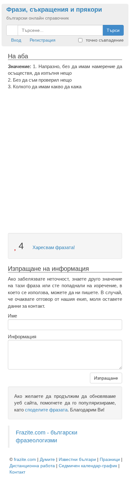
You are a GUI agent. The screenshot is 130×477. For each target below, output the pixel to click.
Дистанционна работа (32, 465)
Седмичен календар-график (88, 465)
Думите (47, 459)
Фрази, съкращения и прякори (54, 9)
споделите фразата (46, 409)
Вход (16, 40)
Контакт (17, 471)
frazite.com (25, 459)
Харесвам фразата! (53, 247)
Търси (113, 30)
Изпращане (106, 378)
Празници (110, 459)
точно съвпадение (104, 40)
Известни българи (77, 459)
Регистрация (43, 40)
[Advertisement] (65, 158)
